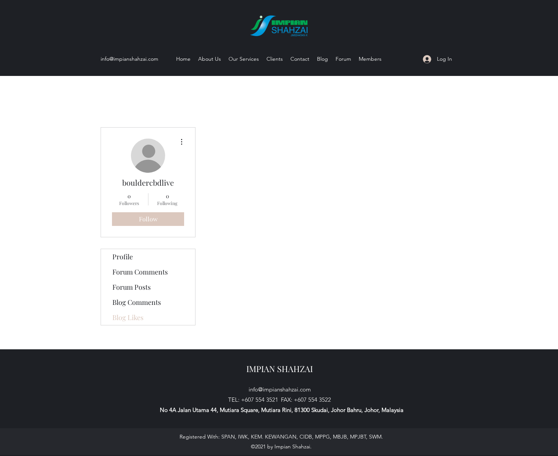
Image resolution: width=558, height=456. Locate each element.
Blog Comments (136, 302)
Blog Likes (127, 317)
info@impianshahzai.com (129, 58)
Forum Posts (131, 287)
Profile (122, 256)
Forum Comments (140, 271)
